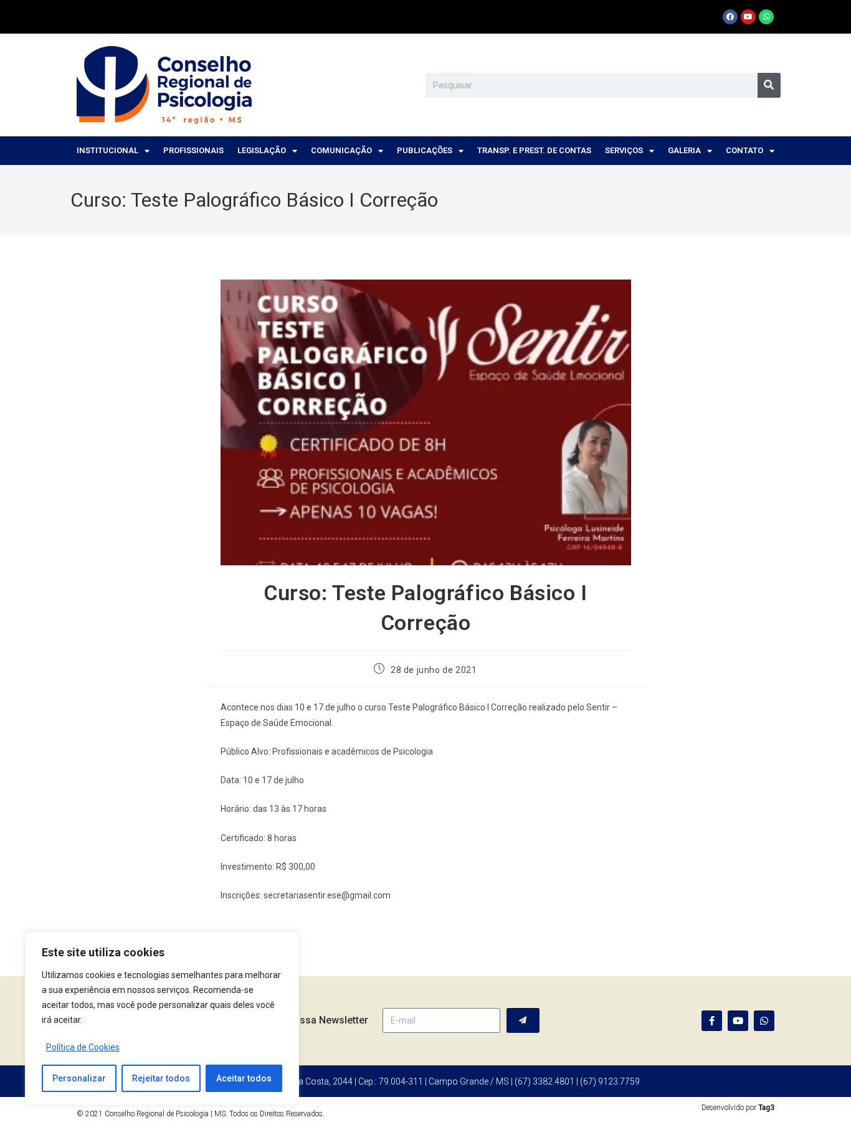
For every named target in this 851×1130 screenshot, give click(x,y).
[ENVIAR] (523, 1020)
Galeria (684, 150)
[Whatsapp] (766, 16)
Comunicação (341, 150)
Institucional (107, 150)
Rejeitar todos (161, 1078)
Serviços (624, 150)
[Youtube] (748, 16)
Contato (744, 150)
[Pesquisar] (769, 85)
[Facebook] (730, 16)
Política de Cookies (83, 1047)
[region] (162, 1018)
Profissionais (193, 150)
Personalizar (79, 1078)
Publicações (424, 150)
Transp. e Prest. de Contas (534, 150)
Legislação (261, 150)
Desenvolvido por (737, 1107)
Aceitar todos (244, 1078)
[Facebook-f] (711, 1020)
